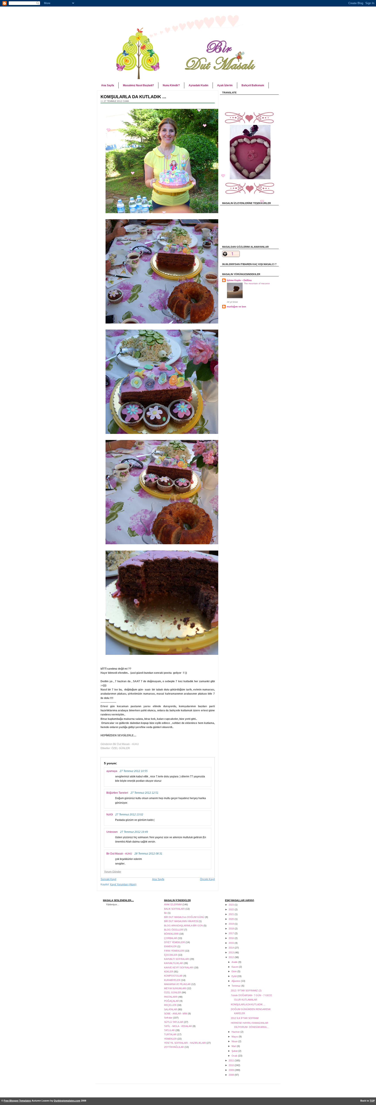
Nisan (235, 1041)
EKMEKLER (170, 946)
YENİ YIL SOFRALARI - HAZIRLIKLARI (185, 1043)
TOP (372, 1100)
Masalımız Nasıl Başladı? (138, 85)
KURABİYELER (172, 980)
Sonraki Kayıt (108, 879)
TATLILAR (169, 1030)
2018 (232, 928)
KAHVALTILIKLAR (174, 963)
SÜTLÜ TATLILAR (174, 1022)
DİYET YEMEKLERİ (175, 942)
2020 (232, 919)
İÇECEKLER (171, 955)
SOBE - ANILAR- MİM (176, 1013)
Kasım (235, 967)
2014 (232, 947)
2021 (232, 914)
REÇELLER (170, 1005)
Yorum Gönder (112, 871)
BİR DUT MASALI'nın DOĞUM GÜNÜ (184, 917)
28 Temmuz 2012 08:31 (148, 853)
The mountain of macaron (257, 283)
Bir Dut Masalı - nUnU (119, 853)
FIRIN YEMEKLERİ (174, 950)
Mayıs (235, 1036)
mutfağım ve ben (236, 306)
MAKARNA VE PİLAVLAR (177, 984)
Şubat (235, 1051)
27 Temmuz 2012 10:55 (134, 771)
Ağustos (236, 981)
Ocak (235, 1055)
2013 (232, 952)
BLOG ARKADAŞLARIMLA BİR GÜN (183, 925)
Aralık (235, 962)
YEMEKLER (170, 1038)
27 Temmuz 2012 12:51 (144, 792)
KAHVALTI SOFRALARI (177, 959)
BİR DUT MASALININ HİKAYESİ (181, 921)
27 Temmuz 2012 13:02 (129, 814)
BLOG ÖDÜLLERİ (174, 929)
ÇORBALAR (171, 938)
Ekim (234, 971)
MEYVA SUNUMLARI (175, 988)
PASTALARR (171, 996)
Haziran (236, 1031)
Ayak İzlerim (225, 85)
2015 (232, 943)
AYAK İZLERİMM (173, 904)
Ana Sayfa (107, 85)
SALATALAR (171, 1009)
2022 (232, 909)
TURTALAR (170, 1034)
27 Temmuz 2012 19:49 (134, 831)
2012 (232, 957)
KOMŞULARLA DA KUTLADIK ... (248, 1004)
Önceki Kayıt (207, 879)
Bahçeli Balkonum (253, 85)
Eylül (234, 976)
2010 (232, 1065)
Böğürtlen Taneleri (117, 792)
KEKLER (169, 971)
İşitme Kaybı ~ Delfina (239, 280)
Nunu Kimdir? (171, 85)
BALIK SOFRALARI (174, 909)
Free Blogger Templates (17, 1100)
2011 (232, 1060)
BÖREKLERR (171, 933)
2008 (232, 1074)
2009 (232, 1070)
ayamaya (111, 771)
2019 (232, 923)
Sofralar (168, 1017)
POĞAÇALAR (172, 1001)
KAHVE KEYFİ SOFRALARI (179, 967)
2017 (232, 933)
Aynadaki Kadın (198, 85)
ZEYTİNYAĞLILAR (174, 1047)
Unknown (112, 831)
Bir (166, 913)
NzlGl (109, 814)
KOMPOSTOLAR (173, 975)
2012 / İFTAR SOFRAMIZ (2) (246, 990)
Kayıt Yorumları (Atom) (123, 884)
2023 (232, 904)
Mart (234, 1046)
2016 (232, 938)
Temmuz (236, 985)
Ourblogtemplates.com (67, 1100)
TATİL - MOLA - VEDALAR (178, 1026)
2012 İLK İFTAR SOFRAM (244, 1018)
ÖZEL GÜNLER (120, 748)
